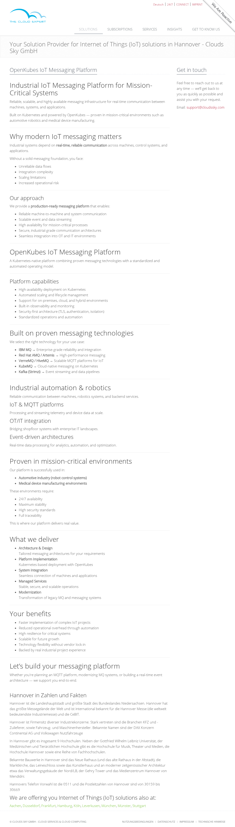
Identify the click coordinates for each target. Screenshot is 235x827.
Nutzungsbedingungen (137, 821)
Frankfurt (48, 805)
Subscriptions (120, 29)
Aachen (15, 805)
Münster (124, 805)
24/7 (170, 4)
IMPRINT (197, 4)
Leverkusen (91, 805)
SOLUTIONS (88, 29)
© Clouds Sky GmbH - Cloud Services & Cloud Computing (48, 821)
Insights (175, 29)
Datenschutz (166, 821)
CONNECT (182, 4)
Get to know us (206, 29)
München (108, 805)
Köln (77, 805)
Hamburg (64, 805)
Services (150, 29)
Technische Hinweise (211, 821)
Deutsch (158, 4)
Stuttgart (139, 805)
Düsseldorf (31, 805)
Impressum (186, 821)
